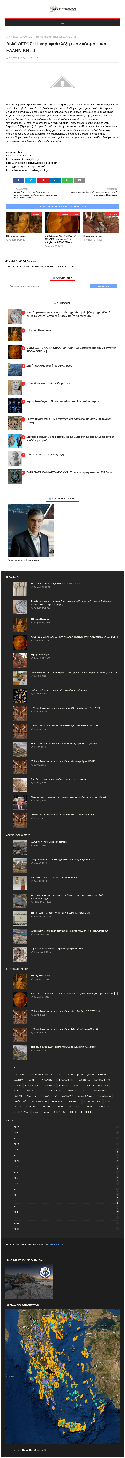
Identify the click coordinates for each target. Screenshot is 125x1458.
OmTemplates (31, 1252)
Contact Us (40, 1450)
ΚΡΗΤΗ (84, 1090)
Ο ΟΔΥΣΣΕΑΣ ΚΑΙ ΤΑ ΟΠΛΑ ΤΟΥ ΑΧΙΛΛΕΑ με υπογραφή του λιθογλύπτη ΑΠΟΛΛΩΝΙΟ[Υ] (61, 239)
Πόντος (60, 1106)
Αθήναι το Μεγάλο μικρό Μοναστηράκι (49, 841)
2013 (66, 1200)
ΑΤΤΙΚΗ (59, 1074)
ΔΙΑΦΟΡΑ (18, 1080)
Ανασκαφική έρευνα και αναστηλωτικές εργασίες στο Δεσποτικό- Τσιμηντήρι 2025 (70, 930)
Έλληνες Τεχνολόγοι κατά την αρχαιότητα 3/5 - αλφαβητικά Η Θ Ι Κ (63, 761)
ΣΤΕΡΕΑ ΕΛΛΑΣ (21, 1112)
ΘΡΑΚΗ (17, 1090)
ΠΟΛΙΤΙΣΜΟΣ (46, 1106)
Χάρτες (46, 1112)
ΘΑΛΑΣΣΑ (89, 1085)
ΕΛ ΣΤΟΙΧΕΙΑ (84, 1080)
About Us (27, 1450)
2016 (66, 1183)
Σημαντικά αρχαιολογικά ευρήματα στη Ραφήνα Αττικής (57, 948)
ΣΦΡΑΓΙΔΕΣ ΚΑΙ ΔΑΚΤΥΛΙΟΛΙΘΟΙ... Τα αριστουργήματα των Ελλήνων (69, 472)
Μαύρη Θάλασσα (85, 1096)
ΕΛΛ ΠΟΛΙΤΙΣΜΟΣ (102, 1080)
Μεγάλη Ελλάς (20, 1101)
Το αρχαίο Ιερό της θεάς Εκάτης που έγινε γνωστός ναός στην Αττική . (63, 859)
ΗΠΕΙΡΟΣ (76, 1085)
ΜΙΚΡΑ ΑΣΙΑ (56, 1101)
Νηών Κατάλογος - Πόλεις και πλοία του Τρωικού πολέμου (62, 401)
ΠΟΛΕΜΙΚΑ (31, 1106)
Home (16, 1450)
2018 (66, 1172)
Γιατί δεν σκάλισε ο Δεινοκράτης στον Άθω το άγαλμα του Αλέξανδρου (64, 743)
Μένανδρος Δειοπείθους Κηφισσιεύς (48, 383)
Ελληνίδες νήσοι (32, 1085)
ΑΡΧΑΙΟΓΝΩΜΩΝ (55, 1244)
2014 (66, 1195)
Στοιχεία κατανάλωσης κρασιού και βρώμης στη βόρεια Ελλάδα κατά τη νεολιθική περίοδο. (70, 438)
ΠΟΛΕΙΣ (18, 1106)
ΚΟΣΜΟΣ (72, 1090)
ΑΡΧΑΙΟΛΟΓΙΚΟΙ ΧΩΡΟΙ (41, 1074)
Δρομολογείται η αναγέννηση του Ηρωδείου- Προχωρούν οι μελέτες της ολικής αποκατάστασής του (67, 897)
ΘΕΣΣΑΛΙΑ (103, 1085)
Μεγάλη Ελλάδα (104, 1096)
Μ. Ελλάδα (45, 1096)
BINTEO (73, 1112)
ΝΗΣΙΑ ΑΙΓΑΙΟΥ (73, 1101)
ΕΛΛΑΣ (17, 1085)
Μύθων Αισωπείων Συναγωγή (45, 454)
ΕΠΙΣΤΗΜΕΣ (49, 1085)
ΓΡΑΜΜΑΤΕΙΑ (104, 1074)
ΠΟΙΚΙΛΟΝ (110, 1101)
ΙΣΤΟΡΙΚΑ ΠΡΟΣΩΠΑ (54, 1090)
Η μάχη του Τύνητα (92, 236)
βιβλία (70, 1074)
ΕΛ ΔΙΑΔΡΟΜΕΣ (48, 1080)
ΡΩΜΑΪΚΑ (88, 1106)
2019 (66, 1166)
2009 (66, 1223)
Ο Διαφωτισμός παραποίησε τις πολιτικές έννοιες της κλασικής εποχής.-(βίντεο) (68, 796)
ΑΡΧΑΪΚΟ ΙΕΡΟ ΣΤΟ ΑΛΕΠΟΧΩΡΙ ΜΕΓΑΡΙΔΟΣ (54, 877)
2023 (66, 1144)
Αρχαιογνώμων (15, 57)
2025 (66, 1132)
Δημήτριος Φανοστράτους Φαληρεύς (49, 366)
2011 (66, 1212)
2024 (66, 1138)
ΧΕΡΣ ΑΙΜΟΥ (59, 1112)
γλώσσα (90, 1074)
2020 (66, 1161)
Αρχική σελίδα (12, 36)
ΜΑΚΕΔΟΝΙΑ (67, 1096)
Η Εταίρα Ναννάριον (16, 236)
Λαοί (29, 1096)
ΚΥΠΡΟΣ (18, 1096)
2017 (66, 1178)
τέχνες (36, 1112)
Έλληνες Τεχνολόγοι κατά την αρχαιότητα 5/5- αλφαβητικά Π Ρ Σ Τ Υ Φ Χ (66, 708)
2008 (66, 1228)
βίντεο (80, 1074)
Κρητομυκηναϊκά (99, 1090)
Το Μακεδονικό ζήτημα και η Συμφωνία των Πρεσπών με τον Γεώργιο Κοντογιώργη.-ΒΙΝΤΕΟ (74, 672)
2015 (66, 1189)
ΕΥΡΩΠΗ (63, 1085)
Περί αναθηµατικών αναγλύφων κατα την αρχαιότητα (56, 583)
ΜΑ (56, 1096)
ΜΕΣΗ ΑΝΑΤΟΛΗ (39, 1101)
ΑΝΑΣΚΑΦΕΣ (20, 1074)
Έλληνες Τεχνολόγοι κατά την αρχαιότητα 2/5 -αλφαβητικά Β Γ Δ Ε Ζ (63, 814)
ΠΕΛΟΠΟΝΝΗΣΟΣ (92, 1101)
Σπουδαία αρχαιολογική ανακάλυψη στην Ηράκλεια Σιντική (58, 779)
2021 (66, 1155)
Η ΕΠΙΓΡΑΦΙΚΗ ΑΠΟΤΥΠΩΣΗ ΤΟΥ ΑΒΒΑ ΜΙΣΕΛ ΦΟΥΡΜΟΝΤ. (61, 913)
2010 (66, 1217)
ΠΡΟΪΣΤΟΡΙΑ (73, 1106)
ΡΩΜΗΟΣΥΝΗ (103, 1106)
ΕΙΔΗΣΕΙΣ (32, 1080)
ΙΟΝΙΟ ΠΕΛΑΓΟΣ (33, 1090)
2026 (66, 1127)
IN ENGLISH (86, 1112)
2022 (66, 1149)
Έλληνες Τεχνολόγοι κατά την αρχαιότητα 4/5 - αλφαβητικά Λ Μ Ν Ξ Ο (64, 725)
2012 (66, 1206)
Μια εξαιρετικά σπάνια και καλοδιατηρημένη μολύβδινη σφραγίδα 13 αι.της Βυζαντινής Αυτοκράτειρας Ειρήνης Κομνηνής (68, 314)
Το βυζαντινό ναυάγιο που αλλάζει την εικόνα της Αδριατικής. (59, 690)
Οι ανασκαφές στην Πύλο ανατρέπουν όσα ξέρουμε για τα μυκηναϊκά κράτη (68, 420)
